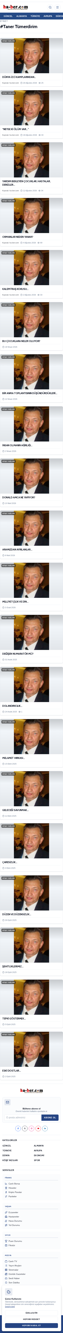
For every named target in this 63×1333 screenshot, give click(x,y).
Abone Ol (50, 1117)
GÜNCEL (8, 16)
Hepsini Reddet (31, 1319)
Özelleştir (32, 1313)
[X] (25, 1128)
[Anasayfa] (15, 7)
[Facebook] (18, 1128)
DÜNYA (6, 1155)
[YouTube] (38, 1128)
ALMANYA (21, 16)
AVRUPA (48, 16)
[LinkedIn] (45, 1128)
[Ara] (50, 7)
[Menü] (57, 7)
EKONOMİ (39, 1155)
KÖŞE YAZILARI (10, 1160)
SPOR (37, 1160)
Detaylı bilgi (10, 1307)
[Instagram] (31, 1128)
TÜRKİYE (35, 16)
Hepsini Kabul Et (31, 1325)
